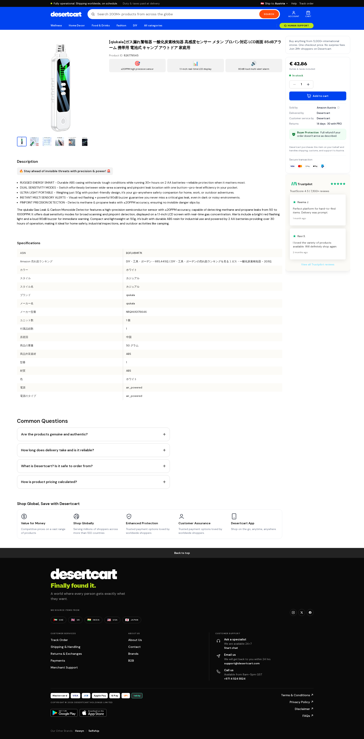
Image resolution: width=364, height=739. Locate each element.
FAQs (308, 716)
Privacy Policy (302, 702)
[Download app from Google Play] (64, 713)
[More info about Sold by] (338, 107)
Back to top (182, 553)
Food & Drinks (101, 25)
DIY (135, 25)
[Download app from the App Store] (93, 713)
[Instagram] (293, 612)
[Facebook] (310, 612)
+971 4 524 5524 (235, 678)
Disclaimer (304, 709)
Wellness (56, 25)
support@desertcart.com (242, 663)
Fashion (121, 25)
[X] (301, 612)
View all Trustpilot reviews (317, 264)
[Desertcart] (66, 14)
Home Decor (77, 25)
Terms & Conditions (297, 695)
